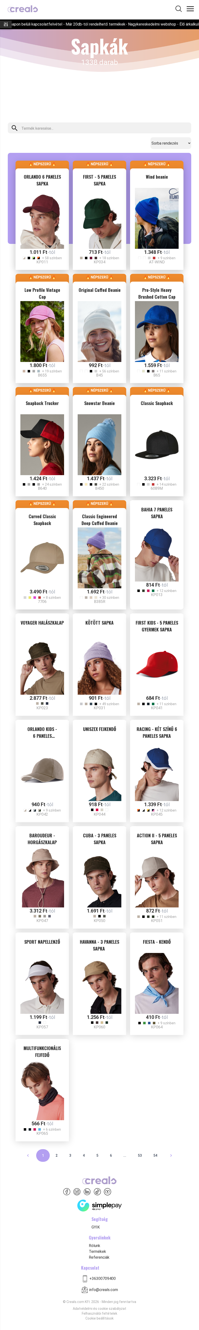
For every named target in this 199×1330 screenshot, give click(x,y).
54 (155, 1155)
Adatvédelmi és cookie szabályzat (99, 1309)
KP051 (157, 920)
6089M (157, 488)
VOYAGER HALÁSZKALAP (42, 622)
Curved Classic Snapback (42, 519)
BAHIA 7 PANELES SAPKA (156, 512)
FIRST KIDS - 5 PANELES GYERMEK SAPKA (157, 626)
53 (140, 1155)
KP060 (99, 1027)
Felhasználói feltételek (99, 1313)
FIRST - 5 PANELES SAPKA (99, 180)
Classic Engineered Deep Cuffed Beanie (100, 519)
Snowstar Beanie (99, 403)
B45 (99, 375)
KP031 (99, 708)
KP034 (99, 262)
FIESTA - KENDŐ (157, 942)
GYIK (95, 1227)
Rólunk (94, 1245)
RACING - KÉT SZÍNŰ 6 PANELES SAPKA (157, 732)
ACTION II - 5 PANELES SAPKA (157, 838)
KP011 (42, 262)
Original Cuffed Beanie (100, 290)
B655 (42, 375)
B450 (99, 488)
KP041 (157, 708)
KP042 (42, 814)
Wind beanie (157, 177)
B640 (42, 488)
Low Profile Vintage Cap (42, 293)
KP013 (157, 594)
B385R (99, 601)
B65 (156, 375)
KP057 (42, 1027)
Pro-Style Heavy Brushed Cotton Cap (156, 293)
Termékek (97, 1251)
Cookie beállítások (99, 1318)
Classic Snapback (157, 403)
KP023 (42, 708)
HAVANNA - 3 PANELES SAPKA (99, 945)
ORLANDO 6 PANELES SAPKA (42, 180)
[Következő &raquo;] (171, 1155)
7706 (42, 601)
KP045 (157, 814)
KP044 (99, 814)
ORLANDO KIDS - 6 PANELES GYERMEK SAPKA (42, 733)
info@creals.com (103, 1289)
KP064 (157, 1027)
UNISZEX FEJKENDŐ (99, 729)
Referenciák (99, 1257)
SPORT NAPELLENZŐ (42, 942)
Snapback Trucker (42, 403)
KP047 (42, 920)
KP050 (99, 920)
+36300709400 (102, 1278)
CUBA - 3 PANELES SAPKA (99, 838)
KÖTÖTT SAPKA (99, 622)
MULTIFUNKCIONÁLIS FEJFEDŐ (42, 1051)
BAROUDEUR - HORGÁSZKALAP (42, 838)
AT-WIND (157, 262)
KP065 (42, 1133)
